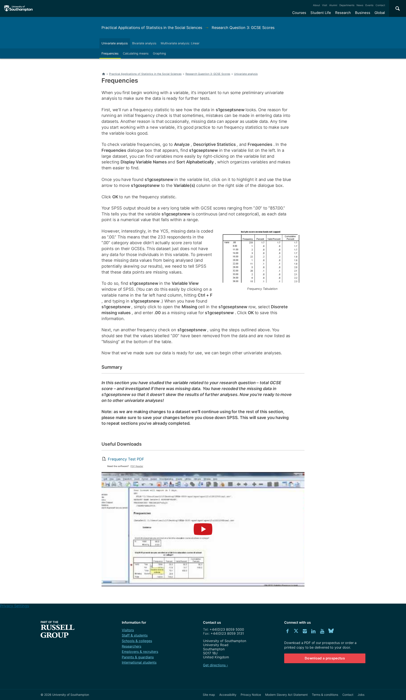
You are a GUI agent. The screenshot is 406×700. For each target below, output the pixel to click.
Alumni (333, 5)
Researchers (131, 646)
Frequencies (110, 53)
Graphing (159, 53)
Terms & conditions (325, 694)
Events (369, 5)
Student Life (320, 13)
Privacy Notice (251, 694)
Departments (346, 5)
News (360, 5)
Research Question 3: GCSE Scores (243, 27)
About (316, 5)
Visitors (128, 630)
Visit (324, 5)
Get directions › (215, 665)
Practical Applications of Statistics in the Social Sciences (152, 27)
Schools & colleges (137, 641)
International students (139, 662)
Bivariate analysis (144, 43)
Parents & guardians (138, 657)
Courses (299, 13)
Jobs (361, 694)
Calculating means (136, 53)
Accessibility (227, 694)
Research (343, 13)
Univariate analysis (115, 43)
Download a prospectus (325, 658)
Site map (209, 694)
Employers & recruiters (140, 651)
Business (362, 13)
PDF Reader (136, 466)
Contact (380, 5)
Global (379, 13)
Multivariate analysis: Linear (180, 43)
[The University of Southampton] (18, 8)
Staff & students (135, 635)
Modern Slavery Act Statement (286, 694)
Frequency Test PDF (126, 459)
